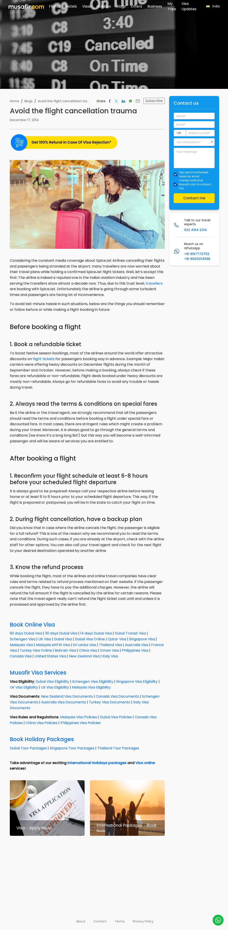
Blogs (121, 6)
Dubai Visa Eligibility (52, 681)
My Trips (171, 6)
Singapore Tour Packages (72, 748)
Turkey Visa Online (36, 650)
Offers (136, 6)
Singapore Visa (142, 639)
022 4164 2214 (195, 230)
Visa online (145, 762)
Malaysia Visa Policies (78, 717)
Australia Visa (136, 644)
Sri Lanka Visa (84, 644)
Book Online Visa (32, 624)
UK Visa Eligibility (24, 687)
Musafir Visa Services (38, 672)
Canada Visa (21, 656)
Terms (120, 921)
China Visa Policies (41, 722)
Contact (100, 921)
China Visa (88, 650)
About (81, 921)
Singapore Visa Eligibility (137, 681)
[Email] (138, 101)
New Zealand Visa (84, 656)
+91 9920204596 (197, 259)
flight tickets (44, 358)
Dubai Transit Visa (130, 633)
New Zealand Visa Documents (67, 696)
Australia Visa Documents (63, 702)
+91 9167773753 (196, 254)
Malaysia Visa (21, 644)
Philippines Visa (135, 650)
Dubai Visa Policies (116, 717)
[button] (194, 142)
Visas (86, 6)
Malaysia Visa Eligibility (91, 687)
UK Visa (44, 639)
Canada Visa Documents (117, 696)
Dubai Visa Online (90, 639)
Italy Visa (110, 656)
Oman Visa (109, 650)
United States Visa (50, 656)
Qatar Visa (117, 639)
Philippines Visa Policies (80, 722)
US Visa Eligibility (55, 687)
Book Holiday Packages (42, 739)
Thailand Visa (110, 644)
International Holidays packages (96, 762)
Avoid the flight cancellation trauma (64, 101)
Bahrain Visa (65, 650)
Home (14, 101)
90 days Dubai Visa (26, 633)
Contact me (194, 198)
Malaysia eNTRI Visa (53, 644)
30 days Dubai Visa (61, 633)
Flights (54, 6)
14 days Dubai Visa (96, 633)
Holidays (103, 6)
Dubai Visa (63, 639)
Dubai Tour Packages (28, 748)
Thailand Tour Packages (118, 748)
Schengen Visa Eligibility (92, 681)
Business (154, 6)
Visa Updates (188, 6)
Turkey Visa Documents (109, 702)
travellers (154, 283)
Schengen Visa (22, 639)
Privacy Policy (143, 921)
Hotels (71, 6)
